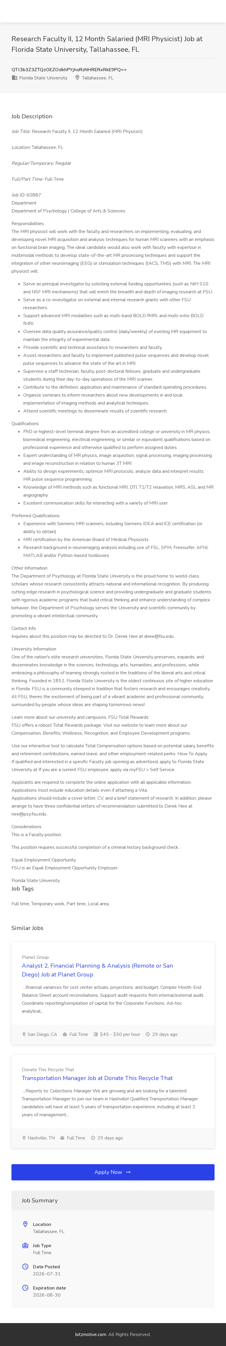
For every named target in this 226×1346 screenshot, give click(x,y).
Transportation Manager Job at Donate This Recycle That (97, 1078)
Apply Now (109, 1172)
